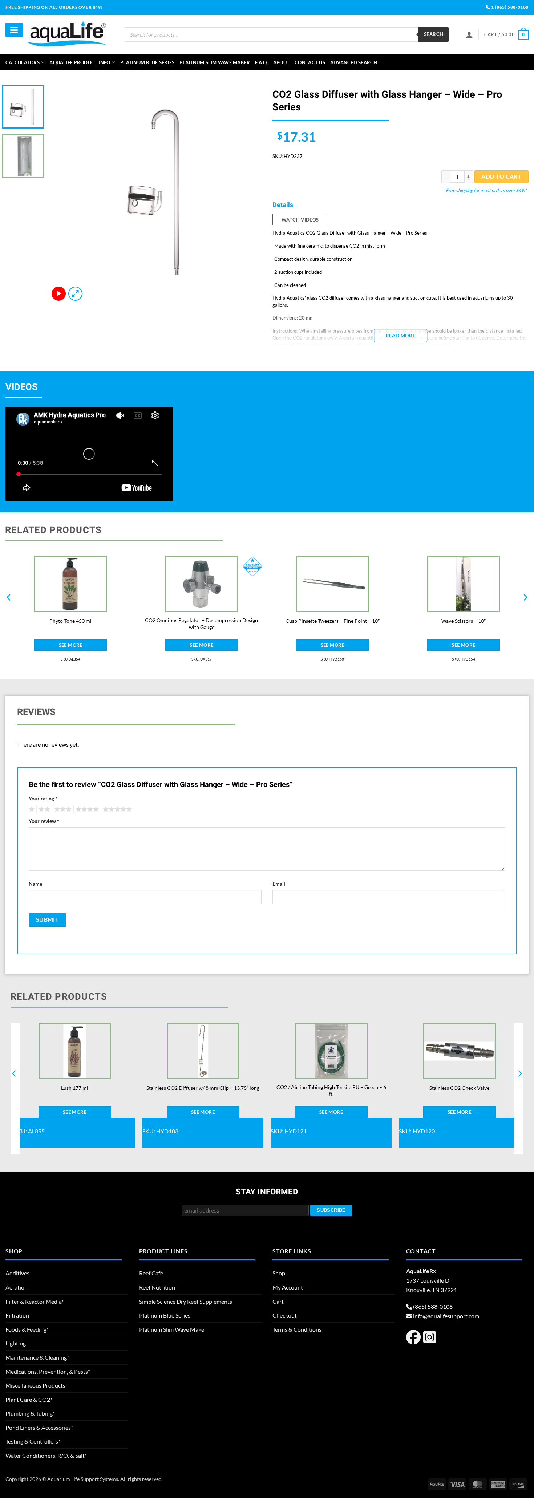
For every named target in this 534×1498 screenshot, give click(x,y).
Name (35, 884)
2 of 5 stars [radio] (43, 809)
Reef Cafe (151, 1273)
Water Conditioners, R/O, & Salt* (46, 1455)
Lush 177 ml (74, 1088)
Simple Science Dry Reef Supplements (185, 1301)
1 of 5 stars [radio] (31, 809)
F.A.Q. (261, 62)
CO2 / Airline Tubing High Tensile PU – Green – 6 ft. (331, 1090)
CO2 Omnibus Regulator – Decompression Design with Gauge (201, 623)
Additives (17, 1273)
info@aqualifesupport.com (446, 1315)
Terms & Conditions (296, 1329)
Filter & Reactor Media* (34, 1301)
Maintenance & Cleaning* (37, 1357)
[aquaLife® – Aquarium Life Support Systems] (67, 34)
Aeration (16, 1287)
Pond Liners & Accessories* (39, 1427)
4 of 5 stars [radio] (86, 809)
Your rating (43, 798)
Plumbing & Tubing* (30, 1413)
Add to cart (501, 176)
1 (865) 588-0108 (509, 7)
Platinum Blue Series (147, 62)
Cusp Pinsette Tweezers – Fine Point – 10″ (333, 621)
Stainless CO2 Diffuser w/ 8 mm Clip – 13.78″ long (202, 1088)
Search (433, 34)
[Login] (469, 34)
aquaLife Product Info (79, 62)
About (281, 62)
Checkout (284, 1315)
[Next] (248, 193)
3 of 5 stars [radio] (62, 809)
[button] (506, 35)
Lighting (15, 1343)
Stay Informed (267, 1192)
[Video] (59, 294)
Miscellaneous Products (35, 1385)
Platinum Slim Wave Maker (214, 62)
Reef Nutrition (157, 1287)
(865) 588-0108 (433, 1306)
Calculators (22, 62)
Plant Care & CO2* (28, 1399)
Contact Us (310, 62)
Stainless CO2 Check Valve (459, 1088)
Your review (44, 821)
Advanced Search (353, 62)
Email (278, 884)
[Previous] (62, 193)
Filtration (17, 1315)
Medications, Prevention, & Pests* (47, 1371)
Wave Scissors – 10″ (463, 621)
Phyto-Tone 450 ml (70, 621)
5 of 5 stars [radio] (116, 809)
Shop (278, 1273)
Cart (278, 1301)
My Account (287, 1287)
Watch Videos (300, 220)
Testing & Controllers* (32, 1441)
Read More (400, 335)
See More (70, 645)
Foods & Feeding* (27, 1329)
